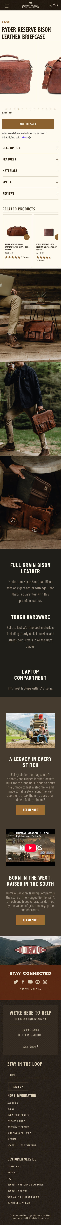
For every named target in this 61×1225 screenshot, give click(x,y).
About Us (12, 1102)
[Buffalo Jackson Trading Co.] (30, 5)
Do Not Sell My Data (18, 1202)
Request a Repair (17, 1190)
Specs (7, 182)
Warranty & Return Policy (23, 1196)
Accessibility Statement (21, 1145)
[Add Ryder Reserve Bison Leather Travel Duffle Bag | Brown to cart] (27, 237)
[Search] (50, 5)
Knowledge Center (18, 1114)
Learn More (30, 810)
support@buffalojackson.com (30, 1019)
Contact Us (14, 1166)
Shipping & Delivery (19, 1133)
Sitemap (12, 1139)
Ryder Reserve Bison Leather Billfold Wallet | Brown (47, 246)
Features (9, 159)
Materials (10, 171)
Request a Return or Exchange (25, 1184)
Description (11, 148)
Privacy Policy (16, 1120)
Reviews (8, 193)
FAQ (9, 1178)
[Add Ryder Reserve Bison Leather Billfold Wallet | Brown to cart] (58, 237)
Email (13, 1074)
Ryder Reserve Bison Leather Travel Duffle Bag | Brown (17, 246)
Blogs (10, 1108)
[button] (5, 5)
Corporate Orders (18, 1127)
